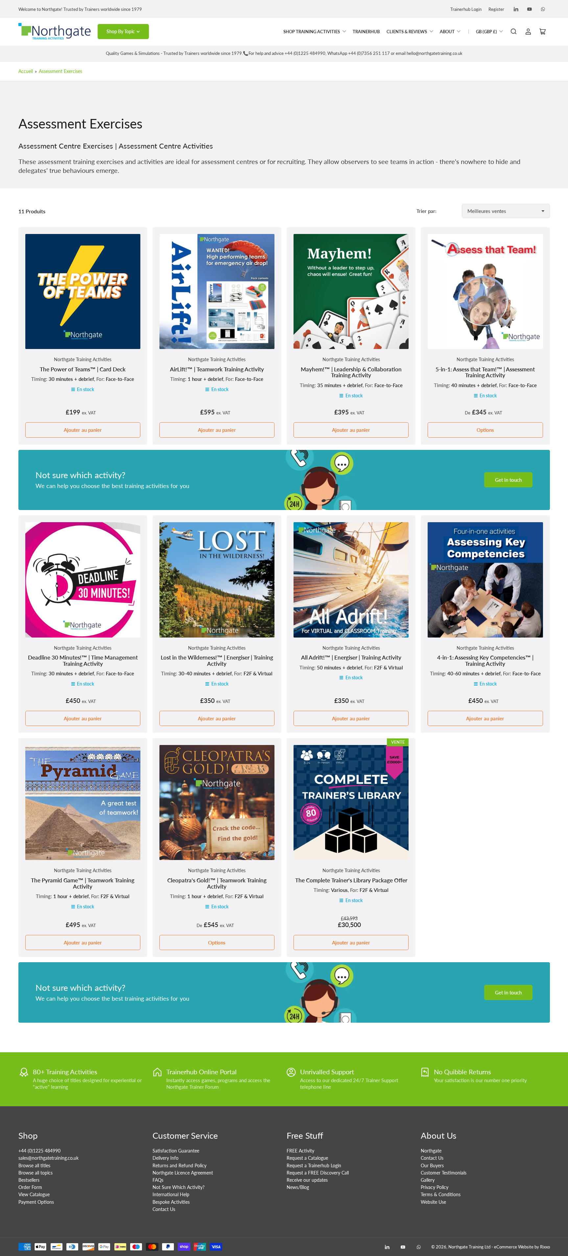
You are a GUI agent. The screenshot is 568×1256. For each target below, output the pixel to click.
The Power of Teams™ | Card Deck (83, 369)
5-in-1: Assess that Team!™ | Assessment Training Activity (485, 372)
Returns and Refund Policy (179, 1165)
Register (496, 9)
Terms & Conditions (441, 1194)
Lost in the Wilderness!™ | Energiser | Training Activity (217, 660)
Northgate (431, 1150)
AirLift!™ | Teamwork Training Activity (217, 369)
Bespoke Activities (171, 1202)
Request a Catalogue (307, 1158)
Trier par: (426, 211)
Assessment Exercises (60, 71)
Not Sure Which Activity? (178, 1187)
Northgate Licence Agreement (183, 1172)
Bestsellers (28, 1180)
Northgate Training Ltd (469, 1246)
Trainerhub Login (466, 9)
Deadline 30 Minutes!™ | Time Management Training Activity (83, 660)
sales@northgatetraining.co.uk (48, 1158)
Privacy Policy (434, 1187)
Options (485, 430)
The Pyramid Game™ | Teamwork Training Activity (82, 883)
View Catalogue (34, 1194)
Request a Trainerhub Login (314, 1165)
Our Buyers (432, 1165)
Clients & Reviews (407, 31)
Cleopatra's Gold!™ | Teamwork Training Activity (217, 883)
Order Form (30, 1187)
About (447, 31)
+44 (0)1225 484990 (39, 1150)
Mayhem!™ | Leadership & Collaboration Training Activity (351, 372)
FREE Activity (300, 1150)
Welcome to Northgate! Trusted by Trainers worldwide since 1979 (80, 9)
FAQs (158, 1180)
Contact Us (164, 1209)
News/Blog (298, 1187)
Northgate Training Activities (82, 359)
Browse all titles (34, 1165)
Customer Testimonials (443, 1172)
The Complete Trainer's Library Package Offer (351, 880)
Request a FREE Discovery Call (318, 1172)
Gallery (428, 1180)
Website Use (433, 1202)
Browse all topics (35, 1172)
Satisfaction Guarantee (176, 1150)
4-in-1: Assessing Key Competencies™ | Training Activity (485, 660)
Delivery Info (165, 1158)
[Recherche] (514, 31)
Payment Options (36, 1202)
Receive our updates (307, 1180)
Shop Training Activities (311, 31)
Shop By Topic (120, 31)
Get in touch (508, 480)
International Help (171, 1194)
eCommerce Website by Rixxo (522, 1246)
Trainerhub (366, 31)
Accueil (25, 71)
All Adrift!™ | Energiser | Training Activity (351, 657)
